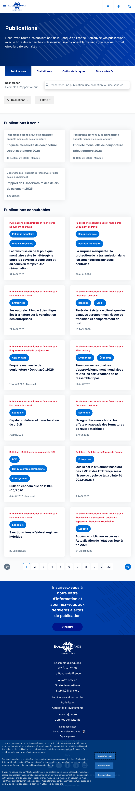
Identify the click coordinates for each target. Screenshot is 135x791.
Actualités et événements (67, 707)
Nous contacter (67, 726)
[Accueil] (67, 648)
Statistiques (44, 71)
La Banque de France (67, 673)
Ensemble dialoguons (67, 662)
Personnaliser (104, 775)
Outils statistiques (73, 71)
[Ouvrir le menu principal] (4, 6)
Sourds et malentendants (66, 731)
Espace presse (67, 736)
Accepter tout (105, 756)
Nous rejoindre (67, 714)
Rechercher (12, 82)
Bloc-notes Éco (105, 71)
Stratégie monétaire (67, 685)
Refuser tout (104, 765)
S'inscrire (67, 626)
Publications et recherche (67, 697)
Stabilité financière (67, 690)
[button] (129, 6)
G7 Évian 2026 (67, 668)
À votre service (67, 680)
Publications (18, 71)
